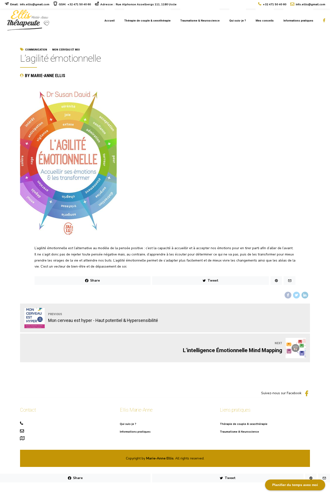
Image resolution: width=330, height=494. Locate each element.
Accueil (110, 20)
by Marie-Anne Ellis (45, 75)
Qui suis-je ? (237, 20)
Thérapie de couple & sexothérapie (147, 20)
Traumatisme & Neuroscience (200, 20)
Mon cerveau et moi (66, 49)
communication (36, 49)
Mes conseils (265, 20)
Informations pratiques (298, 20)
